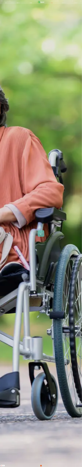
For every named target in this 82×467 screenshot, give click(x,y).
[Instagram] (72, 1)
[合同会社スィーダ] (41, 2)
